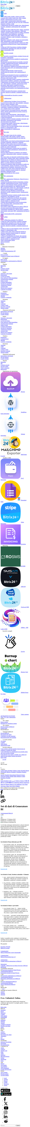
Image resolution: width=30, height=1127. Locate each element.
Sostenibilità (4, 1017)
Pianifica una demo (5, 1026)
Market (2, 1063)
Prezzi (2, 243)
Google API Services (6, 1069)
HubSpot (3, 1055)
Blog (2, 789)
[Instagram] (5, 1114)
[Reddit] (6, 1122)
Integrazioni (4, 369)
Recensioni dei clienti (6, 1034)
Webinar (3, 1021)
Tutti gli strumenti (5, 241)
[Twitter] (6, 1105)
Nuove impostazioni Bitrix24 (8, 984)
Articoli (2, 1031)
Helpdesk (3, 1020)
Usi (1, 1037)
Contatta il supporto (6, 1024)
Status (2, 1027)
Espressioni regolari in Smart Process (10, 973)
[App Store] (5, 1091)
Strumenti (3, 1010)
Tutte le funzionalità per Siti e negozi (10, 173)
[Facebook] (5, 1101)
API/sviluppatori (5, 1068)
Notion (2, 1058)
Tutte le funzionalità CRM (7, 50)
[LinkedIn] (5, 1118)
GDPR (5, 1082)
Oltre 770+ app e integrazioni (8, 717)
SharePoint (3, 1059)
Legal (5, 1078)
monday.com (4, 1050)
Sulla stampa (4, 1016)
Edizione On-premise (6, 1042)
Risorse (2, 1039)
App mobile (4, 1065)
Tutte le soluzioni (5, 368)
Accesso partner (5, 1075)
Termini (6, 1079)
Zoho (2, 1052)
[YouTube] (6, 1109)
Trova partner (4, 1072)
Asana (2, 1047)
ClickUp (3, 1049)
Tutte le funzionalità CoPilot (8, 240)
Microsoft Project (5, 1056)
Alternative (3, 1036)
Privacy (6, 1081)
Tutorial (3, 1023)
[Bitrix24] (8, 3)
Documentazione (5, 1045)
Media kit (3, 1013)
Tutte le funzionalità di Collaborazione (10, 129)
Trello (2, 1053)
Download (3, 1043)
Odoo (2, 1061)
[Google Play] (6, 1095)
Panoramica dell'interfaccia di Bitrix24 (10, 978)
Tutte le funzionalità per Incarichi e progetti (11, 95)
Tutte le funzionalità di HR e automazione (11, 213)
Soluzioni (3, 1033)
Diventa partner (4, 1074)
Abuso (5, 1085)
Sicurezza (6, 1084)
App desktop (4, 1066)
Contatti (3, 1014)
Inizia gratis (3, 4)
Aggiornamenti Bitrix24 (7, 813)
